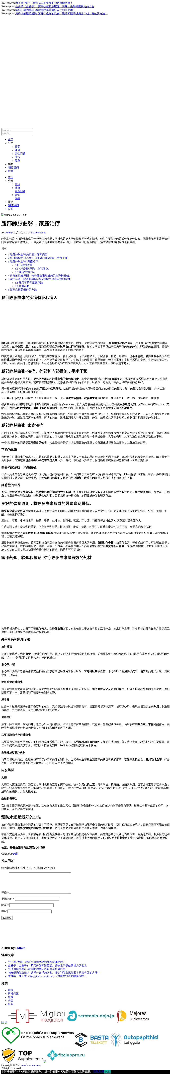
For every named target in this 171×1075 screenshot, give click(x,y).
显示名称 (7, 898)
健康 (17, 150)
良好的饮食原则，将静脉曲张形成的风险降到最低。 (39, 275)
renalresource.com (31, 1065)
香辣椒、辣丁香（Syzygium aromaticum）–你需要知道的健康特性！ (47, 976)
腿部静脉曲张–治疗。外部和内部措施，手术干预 (37, 258)
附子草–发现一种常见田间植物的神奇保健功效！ (44, 3)
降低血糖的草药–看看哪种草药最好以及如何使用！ (45, 10)
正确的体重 (23, 265)
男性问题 (20, 153)
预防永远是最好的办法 (22, 289)
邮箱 (5, 905)
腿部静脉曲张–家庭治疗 (23, 261)
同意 (107, 1071)
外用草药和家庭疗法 (29, 282)
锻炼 (17, 157)
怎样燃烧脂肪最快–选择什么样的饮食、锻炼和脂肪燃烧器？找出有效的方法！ (61, 13)
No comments (38, 232)
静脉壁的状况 (25, 272)
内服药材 (22, 286)
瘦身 (17, 160)
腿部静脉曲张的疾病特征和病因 (27, 254)
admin (8, 232)
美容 (17, 146)
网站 (4, 911)
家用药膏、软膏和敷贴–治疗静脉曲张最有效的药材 (39, 279)
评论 (5, 892)
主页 (10, 139)
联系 (10, 171)
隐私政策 (98, 1071)
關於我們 (13, 167)
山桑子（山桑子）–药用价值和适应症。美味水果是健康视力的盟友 (54, 6)
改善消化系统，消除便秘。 (33, 268)
